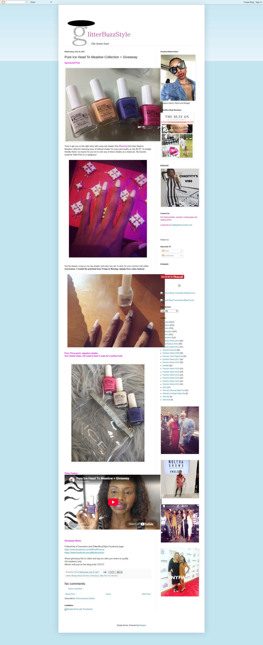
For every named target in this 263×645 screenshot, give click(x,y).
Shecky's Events (169, 350)
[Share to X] (115, 572)
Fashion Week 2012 (171, 381)
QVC (165, 387)
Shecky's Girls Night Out (172, 356)
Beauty (74, 576)
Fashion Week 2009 (171, 353)
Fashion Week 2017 (171, 359)
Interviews (167, 338)
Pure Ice (107, 576)
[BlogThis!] (112, 572)
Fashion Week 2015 (171, 369)
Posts (166, 251)
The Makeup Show (170, 344)
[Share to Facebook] (118, 572)
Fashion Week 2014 (171, 347)
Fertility (166, 366)
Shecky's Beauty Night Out (173, 390)
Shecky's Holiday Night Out (174, 393)
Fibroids (166, 397)
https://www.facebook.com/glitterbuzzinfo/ (84, 552)
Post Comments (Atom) (85, 598)
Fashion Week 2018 (171, 378)
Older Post (146, 594)
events (165, 334)
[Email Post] (105, 572)
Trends (165, 328)
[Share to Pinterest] (121, 572)
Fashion (166, 325)
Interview (166, 400)
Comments (168, 256)
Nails (101, 576)
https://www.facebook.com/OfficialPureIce (84, 549)
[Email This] (109, 572)
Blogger (142, 625)
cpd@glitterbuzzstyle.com (181, 225)
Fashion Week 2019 (171, 372)
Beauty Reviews (83, 576)
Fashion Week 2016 (171, 375)
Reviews (114, 576)
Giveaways (94, 576)
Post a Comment (75, 589)
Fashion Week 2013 (171, 362)
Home (108, 594)
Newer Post (70, 594)
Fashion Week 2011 (171, 384)
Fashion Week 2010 (171, 341)
